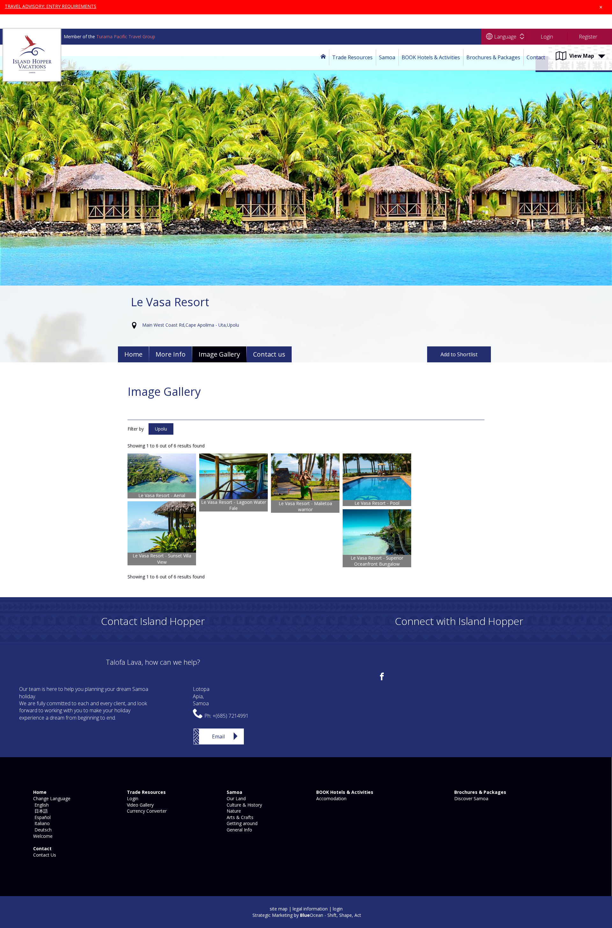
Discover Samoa (470, 798)
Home (133, 354)
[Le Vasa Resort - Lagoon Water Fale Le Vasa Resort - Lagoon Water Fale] (233, 476)
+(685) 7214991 (231, 715)
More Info (171, 354)
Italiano (41, 823)
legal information (310, 909)
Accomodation (330, 798)
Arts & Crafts (239, 817)
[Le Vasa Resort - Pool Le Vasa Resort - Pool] (377, 476)
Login (132, 798)
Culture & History (243, 805)
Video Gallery (140, 805)
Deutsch (42, 830)
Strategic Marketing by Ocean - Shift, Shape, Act (306, 915)
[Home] (323, 57)
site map (279, 909)
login (338, 909)
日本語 (40, 811)
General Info (238, 830)
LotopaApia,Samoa (201, 696)
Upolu (161, 429)
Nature (233, 811)
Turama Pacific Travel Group (125, 36)
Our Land (235, 798)
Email (218, 736)
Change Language (51, 798)
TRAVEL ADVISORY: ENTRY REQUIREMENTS (50, 6)
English (40, 805)
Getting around (241, 823)
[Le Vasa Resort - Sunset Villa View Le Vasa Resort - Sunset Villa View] (161, 527)
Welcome (42, 836)
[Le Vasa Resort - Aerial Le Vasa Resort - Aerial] (161, 472)
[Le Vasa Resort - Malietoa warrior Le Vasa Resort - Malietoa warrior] (305, 476)
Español (41, 817)
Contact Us (44, 855)
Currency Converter (146, 811)
